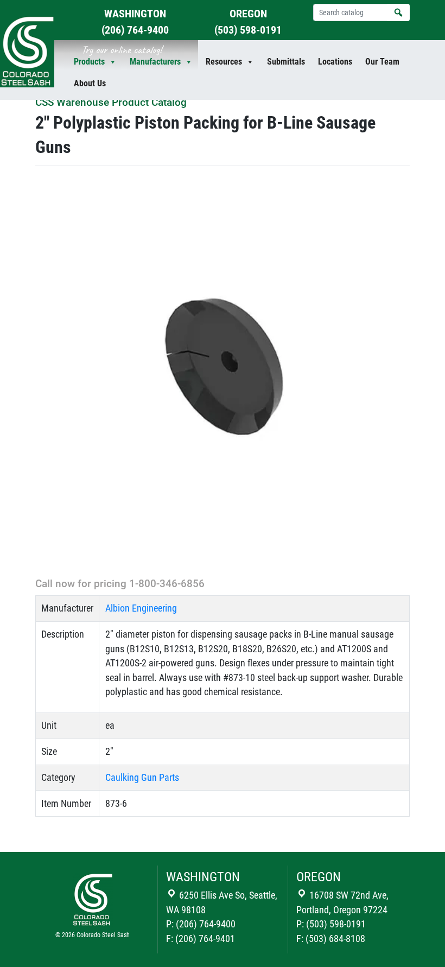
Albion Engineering (141, 608)
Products (89, 61)
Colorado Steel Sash (103, 935)
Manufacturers (155, 61)
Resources (224, 61)
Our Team (382, 61)
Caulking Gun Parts (142, 777)
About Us (90, 83)
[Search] (398, 13)
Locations (335, 61)
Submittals (286, 61)
